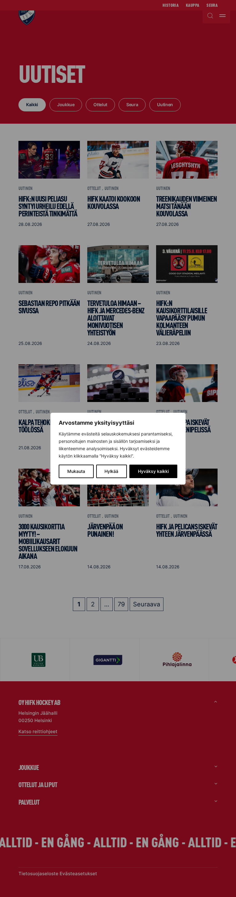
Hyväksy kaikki (153, 471)
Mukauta (76, 471)
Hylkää (111, 471)
